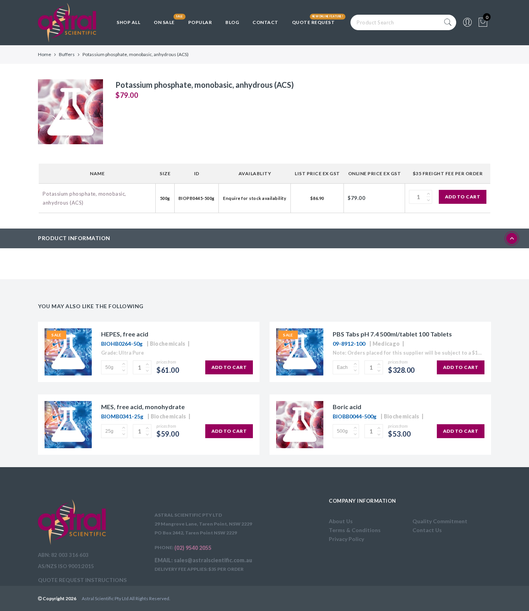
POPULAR (200, 22)
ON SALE (164, 22)
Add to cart (463, 197)
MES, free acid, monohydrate (143, 406)
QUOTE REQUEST (313, 22)
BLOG (232, 22)
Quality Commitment (439, 521)
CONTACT (265, 22)
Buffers (67, 54)
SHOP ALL (128, 22)
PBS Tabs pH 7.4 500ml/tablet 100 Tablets (392, 334)
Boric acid (347, 406)
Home (44, 54)
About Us (341, 521)
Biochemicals (167, 343)
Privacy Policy (346, 539)
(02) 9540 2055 (192, 547)
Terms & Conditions (355, 530)
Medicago (386, 343)
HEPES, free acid (124, 334)
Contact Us (427, 530)
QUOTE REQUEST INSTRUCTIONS (82, 580)
